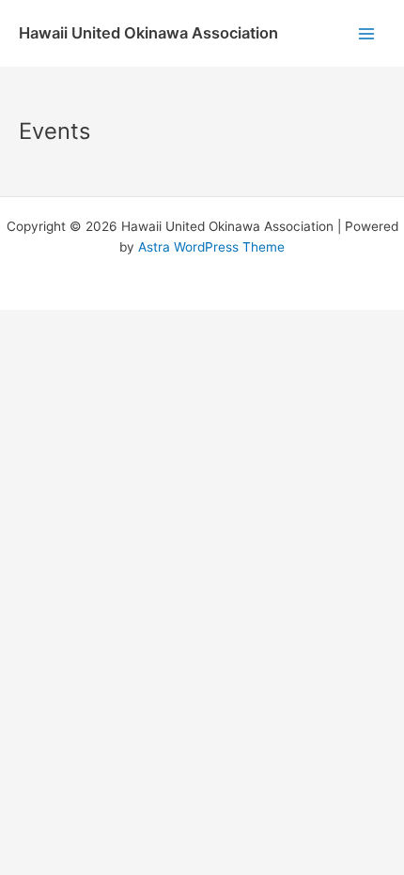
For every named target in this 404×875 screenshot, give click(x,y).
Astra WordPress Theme (211, 246)
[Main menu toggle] (367, 33)
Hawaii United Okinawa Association (148, 32)
